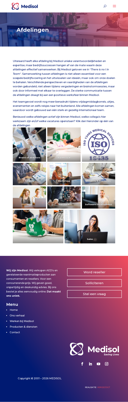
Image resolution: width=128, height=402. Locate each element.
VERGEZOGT (103, 387)
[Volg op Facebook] (82, 363)
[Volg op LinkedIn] (90, 363)
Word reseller (94, 272)
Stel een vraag (94, 294)
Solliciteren (94, 283)
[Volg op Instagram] (106, 363)
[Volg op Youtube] (98, 363)
